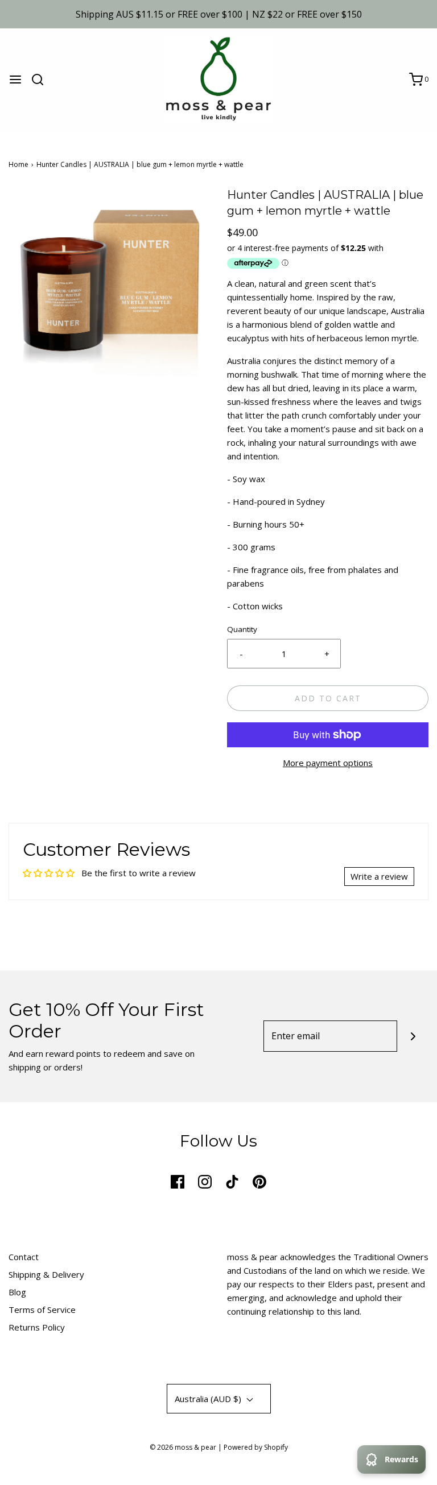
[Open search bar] (42, 79)
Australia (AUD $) (209, 1398)
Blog (17, 1292)
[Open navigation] (15, 79)
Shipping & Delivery (46, 1274)
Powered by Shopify (256, 1447)
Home (18, 164)
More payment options (328, 762)
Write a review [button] (379, 876)
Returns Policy (37, 1327)
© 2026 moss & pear (183, 1447)
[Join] (412, 1036)
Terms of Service (42, 1309)
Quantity (242, 629)
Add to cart (328, 698)
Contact (24, 1256)
